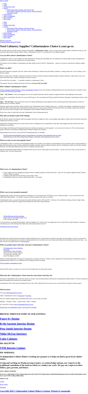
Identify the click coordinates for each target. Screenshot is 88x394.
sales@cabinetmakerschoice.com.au (23, 304)
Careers (2, 381)
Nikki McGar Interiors (13, 333)
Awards (5, 8)
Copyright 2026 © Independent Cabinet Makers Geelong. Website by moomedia (35, 391)
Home (5, 3)
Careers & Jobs (7, 14)
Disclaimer (3, 387)
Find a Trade (6, 19)
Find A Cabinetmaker (9, 16)
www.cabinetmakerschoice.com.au (12, 293)
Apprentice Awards (12, 13)
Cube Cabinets (8, 338)
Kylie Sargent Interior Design (17, 323)
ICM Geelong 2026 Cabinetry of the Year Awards (20, 10)
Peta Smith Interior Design (16, 328)
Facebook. (28, 295)
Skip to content (4, 0)
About (5, 5)
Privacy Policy (4, 384)
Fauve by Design (9, 318)
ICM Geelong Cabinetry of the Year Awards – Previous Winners (24, 11)
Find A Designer (7, 17)
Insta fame (26, 241)
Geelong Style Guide (9, 6)
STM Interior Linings (12, 347)
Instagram (21, 295)
